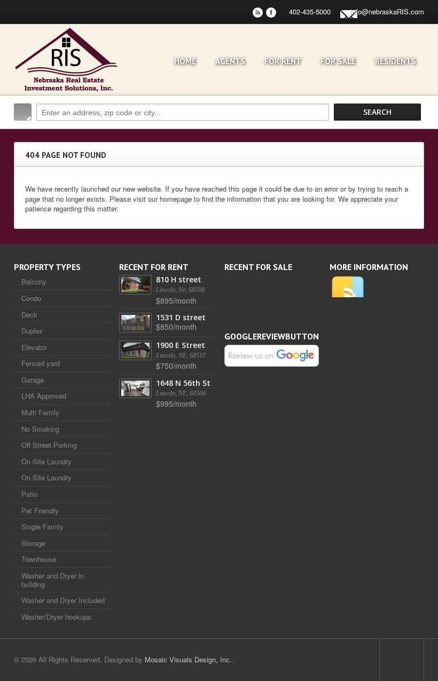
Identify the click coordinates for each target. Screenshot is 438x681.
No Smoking (40, 429)
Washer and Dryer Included (63, 600)
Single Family (42, 526)
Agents (230, 61)
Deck (29, 315)
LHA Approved (43, 396)
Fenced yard (40, 363)
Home (185, 61)
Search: (23, 112)
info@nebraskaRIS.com (387, 11)
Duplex (32, 331)
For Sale (338, 61)
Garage (32, 380)
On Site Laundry (46, 461)
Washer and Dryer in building (52, 580)
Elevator (34, 347)
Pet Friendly (40, 510)
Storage (33, 543)
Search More (412, 135)
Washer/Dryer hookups (56, 617)
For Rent (282, 61)
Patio (29, 494)
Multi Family (40, 412)
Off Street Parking (49, 445)
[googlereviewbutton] (271, 355)
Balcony (33, 281)
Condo (31, 298)
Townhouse (38, 559)
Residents (395, 61)
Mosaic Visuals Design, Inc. (188, 659)
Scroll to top (401, 659)
